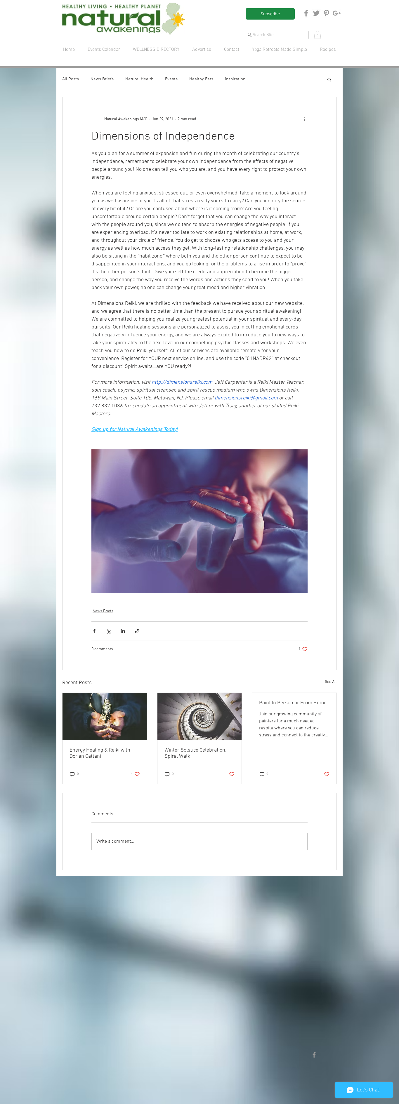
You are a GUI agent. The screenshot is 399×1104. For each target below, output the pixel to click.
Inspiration (235, 79)
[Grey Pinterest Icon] (326, 13)
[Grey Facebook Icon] (306, 13)
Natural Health (139, 79)
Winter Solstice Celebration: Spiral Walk (195, 753)
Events (171, 79)
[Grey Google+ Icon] (336, 13)
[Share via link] (137, 631)
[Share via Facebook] (94, 631)
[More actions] (304, 119)
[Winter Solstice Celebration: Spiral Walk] (199, 716)
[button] (317, 35)
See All (331, 681)
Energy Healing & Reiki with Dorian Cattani (100, 753)
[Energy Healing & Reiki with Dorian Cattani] (105, 716)
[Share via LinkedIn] (123, 631)
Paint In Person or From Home (293, 703)
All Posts (70, 79)
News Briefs (102, 79)
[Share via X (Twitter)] (108, 631)
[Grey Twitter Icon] (316, 13)
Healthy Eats (201, 79)
